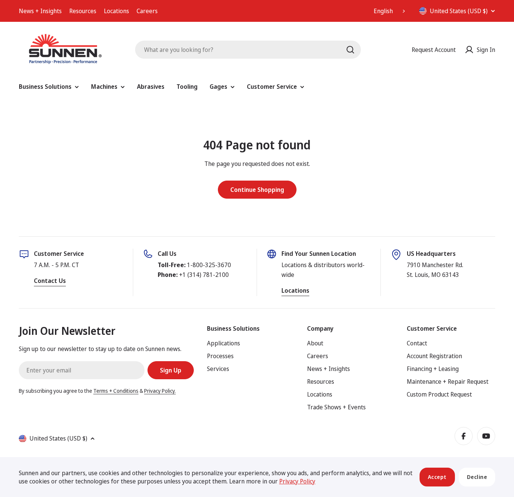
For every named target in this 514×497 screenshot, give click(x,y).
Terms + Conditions (115, 390)
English (383, 11)
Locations (116, 11)
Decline (477, 476)
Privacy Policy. (160, 390)
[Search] (350, 49)
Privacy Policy (297, 481)
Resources (82, 11)
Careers (147, 11)
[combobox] (390, 11)
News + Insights (40, 11)
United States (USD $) (459, 11)
